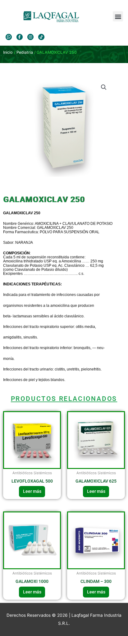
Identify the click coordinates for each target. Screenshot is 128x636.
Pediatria (24, 52)
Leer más (32, 491)
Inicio (8, 52)
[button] (118, 16)
